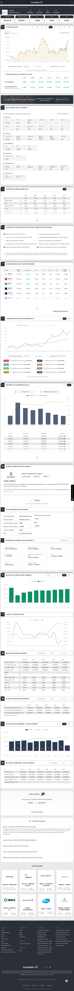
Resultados (56, 12)
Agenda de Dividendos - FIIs (44, 945)
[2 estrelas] (24, 476)
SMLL (6, 368)
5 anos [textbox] (64, 653)
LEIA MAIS (37, 500)
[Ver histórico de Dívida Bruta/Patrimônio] (58, 169)
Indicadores (30, 12)
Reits (20, 932)
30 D (37, 27)
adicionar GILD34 (63, 99)
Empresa (47, 12)
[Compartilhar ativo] (71, 11)
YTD (46, 27)
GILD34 (6, 360)
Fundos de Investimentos (7, 950)
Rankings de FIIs (41, 937)
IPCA (39, 364)
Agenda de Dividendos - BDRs (45, 952)
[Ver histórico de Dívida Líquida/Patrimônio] (46, 169)
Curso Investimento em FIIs (62, 932)
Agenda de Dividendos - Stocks (45, 947)
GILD (36, 519)
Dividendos (39, 12)
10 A (60, 27)
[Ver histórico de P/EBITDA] (69, 123)
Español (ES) (41, 985)
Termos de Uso (33, 979)
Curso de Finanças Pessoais (62, 943)
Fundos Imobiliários (5, 932)
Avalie (35, 476)
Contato (41, 979)
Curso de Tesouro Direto (61, 939)
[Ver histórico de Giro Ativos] (69, 139)
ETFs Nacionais (4, 943)
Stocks (21, 930)
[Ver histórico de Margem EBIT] (35, 139)
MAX (69, 575)
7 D (32, 27)
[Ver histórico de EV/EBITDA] (46, 123)
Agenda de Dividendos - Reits (44, 950)
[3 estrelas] (26, 476)
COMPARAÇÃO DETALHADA (60, 311)
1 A (50, 27)
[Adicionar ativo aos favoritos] (67, 11)
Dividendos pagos (43, 395)
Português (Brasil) (25, 985)
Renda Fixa (3, 947)
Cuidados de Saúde (48, 489)
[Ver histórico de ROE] (13, 149)
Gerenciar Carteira (42, 932)
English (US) (34, 985)
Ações (2, 930)
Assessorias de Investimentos (8, 952)
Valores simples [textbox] (64, 540)
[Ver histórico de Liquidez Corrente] (13, 169)
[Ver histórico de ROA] (24, 149)
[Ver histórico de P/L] (13, 123)
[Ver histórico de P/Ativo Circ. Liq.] (35, 129)
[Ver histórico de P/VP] (24, 123)
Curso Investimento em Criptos (63, 934)
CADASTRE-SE (42, 803)
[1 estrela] (22, 476)
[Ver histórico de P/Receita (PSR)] (35, 123)
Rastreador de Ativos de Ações (45, 941)
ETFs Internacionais (5, 945)
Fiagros (3, 934)
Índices (2, 941)
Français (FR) (49, 985)
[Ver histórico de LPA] (58, 129)
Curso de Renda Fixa (60, 937)
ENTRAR (30, 803)
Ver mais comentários (37, 812)
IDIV (6, 372)
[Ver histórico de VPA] (69, 129)
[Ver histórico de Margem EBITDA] (24, 139)
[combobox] (65, 540)
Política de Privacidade (23, 979)
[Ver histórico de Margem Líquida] (58, 139)
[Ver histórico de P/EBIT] (13, 129)
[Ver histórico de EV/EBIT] (58, 123)
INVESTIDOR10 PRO (72, 491)
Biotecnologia (9, 491)
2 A (60, 318)
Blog (20, 950)
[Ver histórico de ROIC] (35, 149)
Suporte (46, 979)
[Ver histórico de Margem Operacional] (46, 139)
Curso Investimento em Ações (62, 930)
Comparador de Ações (43, 939)
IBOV (39, 360)
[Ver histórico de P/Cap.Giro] (46, 129)
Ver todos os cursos (60, 945)
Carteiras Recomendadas (43, 930)
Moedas (21, 934)
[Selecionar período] (69, 27)
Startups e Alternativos (24, 943)
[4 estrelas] (28, 476)
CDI (6, 364)
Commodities (22, 937)
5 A (55, 27)
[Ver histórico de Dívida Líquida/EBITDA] (24, 169)
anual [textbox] (48, 575)
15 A (64, 27)
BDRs (2, 937)
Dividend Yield (32, 395)
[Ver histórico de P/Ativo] (24, 129)
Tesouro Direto (4, 939)
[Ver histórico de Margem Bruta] (13, 139)
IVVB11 (39, 372)
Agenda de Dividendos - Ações (45, 943)
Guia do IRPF (40, 954)
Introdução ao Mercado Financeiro (63, 941)
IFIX (40, 368)
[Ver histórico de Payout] (24, 159)
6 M (41, 27)
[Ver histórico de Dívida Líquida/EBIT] (35, 169)
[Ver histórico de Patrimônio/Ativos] (69, 169)
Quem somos (53, 979)
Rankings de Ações (42, 934)
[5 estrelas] (29, 476)
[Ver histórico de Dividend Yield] (13, 159)
